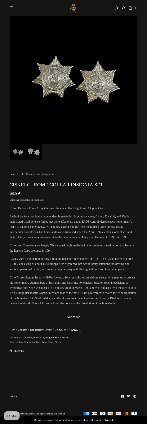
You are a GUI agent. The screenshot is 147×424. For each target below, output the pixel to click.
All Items (27, 337)
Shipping (14, 199)
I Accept (109, 420)
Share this (19, 350)
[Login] (116, 8)
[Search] (123, 8)
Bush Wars (38, 337)
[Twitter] (128, 396)
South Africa (61, 337)
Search (13, 396)
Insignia (49, 337)
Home (13, 174)
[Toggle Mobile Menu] (14, 8)
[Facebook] (122, 396)
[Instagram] (134, 396)
